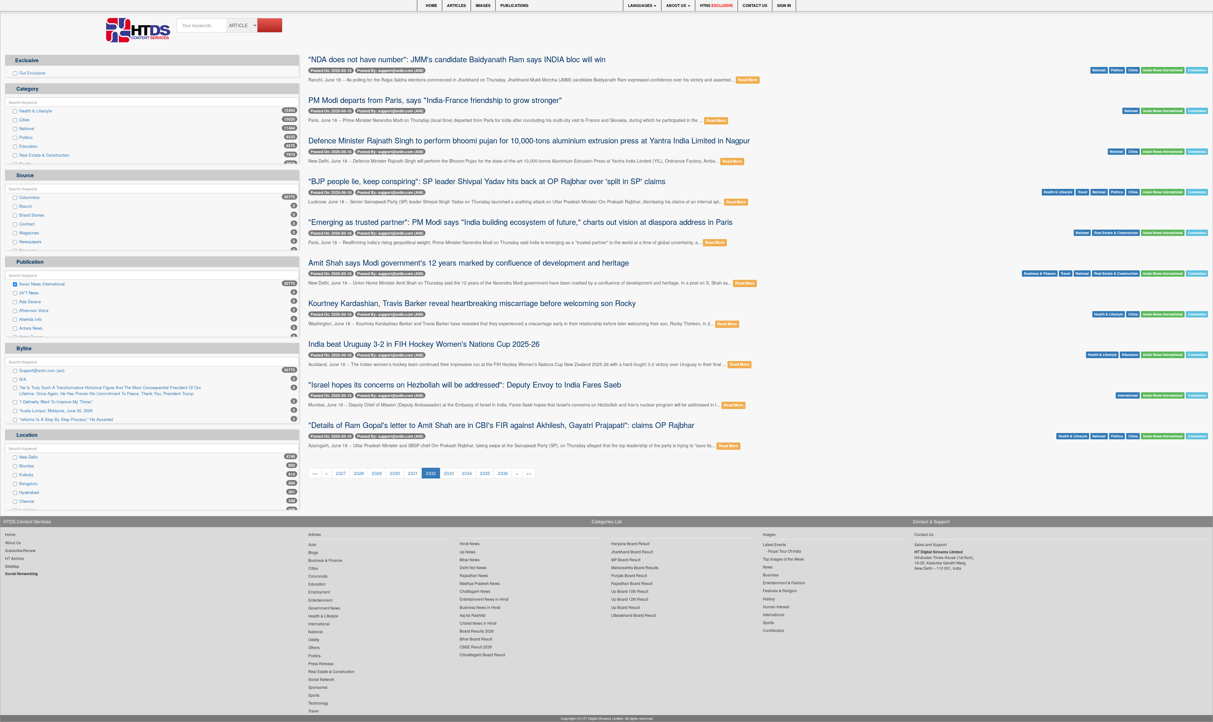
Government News (324, 608)
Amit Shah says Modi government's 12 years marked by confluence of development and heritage (468, 262)
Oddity (313, 639)
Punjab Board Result (629, 575)
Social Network (321, 679)
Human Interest (776, 606)
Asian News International (42, 284)
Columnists (29, 197)
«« (314, 473)
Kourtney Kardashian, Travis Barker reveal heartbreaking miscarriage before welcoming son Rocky (472, 302)
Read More (747, 80)
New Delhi (28, 457)
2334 (467, 473)
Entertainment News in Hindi (484, 599)
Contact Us (755, 5)
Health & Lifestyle (35, 111)
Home (431, 5)
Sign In (784, 5)
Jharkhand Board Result (632, 551)
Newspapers (30, 241)
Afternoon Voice (33, 310)
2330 (395, 473)
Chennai (26, 501)
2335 (485, 473)
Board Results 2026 (477, 631)
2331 (413, 473)
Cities (24, 120)
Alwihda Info (30, 319)
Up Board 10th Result (629, 591)
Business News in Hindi (480, 607)
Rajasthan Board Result (631, 583)
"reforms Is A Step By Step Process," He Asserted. (66, 419)
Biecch (25, 206)
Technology (318, 703)
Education (28, 146)
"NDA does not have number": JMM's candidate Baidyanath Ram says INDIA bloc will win (457, 58)
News (768, 566)
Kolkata (26, 475)
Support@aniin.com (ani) (41, 370)
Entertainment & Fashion (784, 582)
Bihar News (470, 559)
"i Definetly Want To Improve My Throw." (56, 402)
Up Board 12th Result (629, 599)
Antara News (31, 328)
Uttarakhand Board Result (633, 615)
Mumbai (26, 466)
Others (314, 647)
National (26, 128)
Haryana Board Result (630, 543)
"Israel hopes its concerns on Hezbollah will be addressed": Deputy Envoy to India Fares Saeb (464, 384)
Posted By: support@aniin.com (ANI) (390, 70)
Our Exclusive (32, 73)
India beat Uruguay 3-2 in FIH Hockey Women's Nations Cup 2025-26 (424, 343)
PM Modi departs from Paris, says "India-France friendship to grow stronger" (435, 99)
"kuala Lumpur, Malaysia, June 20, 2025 (56, 410)
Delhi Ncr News (473, 567)
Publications (514, 5)
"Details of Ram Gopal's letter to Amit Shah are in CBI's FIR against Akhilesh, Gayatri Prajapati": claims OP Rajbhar (501, 424)
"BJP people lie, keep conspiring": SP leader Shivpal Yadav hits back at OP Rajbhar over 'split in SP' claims (487, 180)
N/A (22, 379)
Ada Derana (30, 301)
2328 (359, 473)
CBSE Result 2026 (476, 646)
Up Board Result (625, 607)
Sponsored (317, 687)
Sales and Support (930, 544)
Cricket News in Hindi (478, 623)
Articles (456, 5)
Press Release (321, 663)
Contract (27, 224)
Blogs (313, 552)
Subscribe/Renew (20, 550)
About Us (676, 5)
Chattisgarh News (475, 591)
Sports (313, 695)
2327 (341, 473)
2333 (449, 473)
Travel (1082, 192)
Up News (467, 551)
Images (483, 5)
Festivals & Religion (780, 590)
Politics (26, 137)
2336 (503, 473)
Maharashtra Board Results (634, 567)
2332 (431, 473)
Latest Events (774, 544)
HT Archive (14, 558)
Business (771, 574)
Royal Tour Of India (784, 551)
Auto (312, 544)
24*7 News (29, 293)
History (769, 598)
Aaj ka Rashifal (473, 615)
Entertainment (320, 600)
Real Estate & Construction (44, 155)
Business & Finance (1040, 273)
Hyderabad (29, 492)
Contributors (773, 630)
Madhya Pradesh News (480, 583)
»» (528, 473)
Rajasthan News (474, 575)
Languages (640, 5)
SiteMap (12, 566)
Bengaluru (28, 483)
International (1128, 395)
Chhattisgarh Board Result (482, 654)
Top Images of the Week (783, 559)
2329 (377, 473)
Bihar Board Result (476, 638)
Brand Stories (31, 215)
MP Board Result (625, 559)
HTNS (716, 5)
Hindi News (470, 543)
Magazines (29, 233)
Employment (319, 591)
